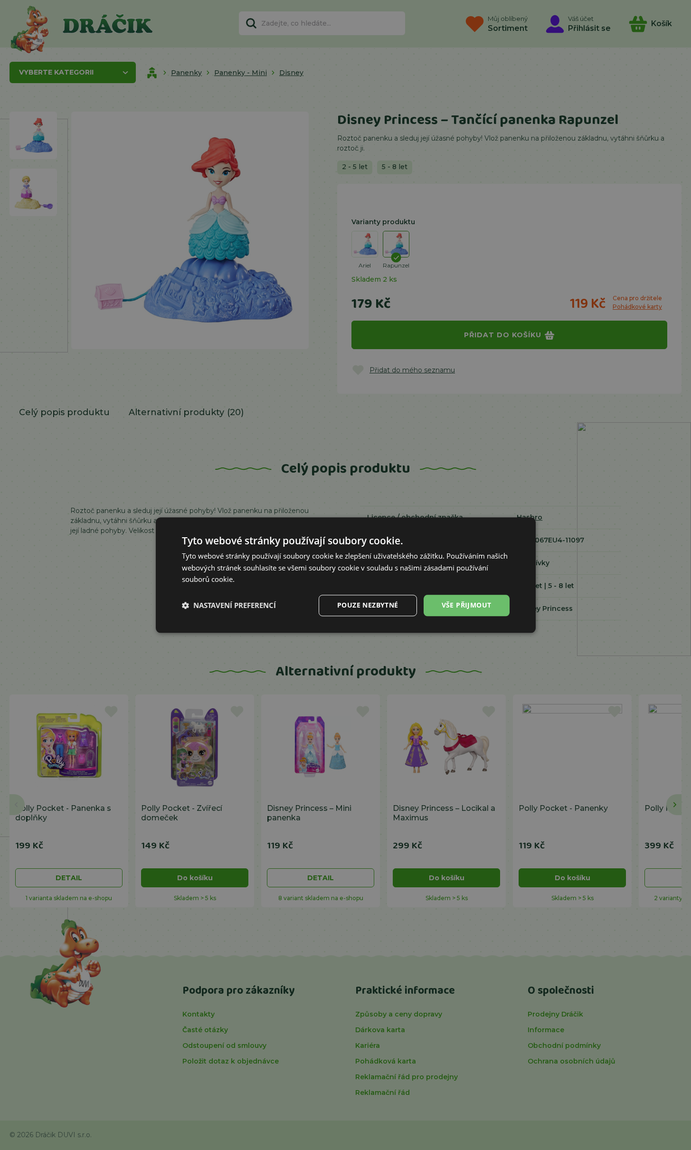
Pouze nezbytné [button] (367, 604)
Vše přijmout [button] (467, 604)
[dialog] (346, 575)
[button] (229, 605)
